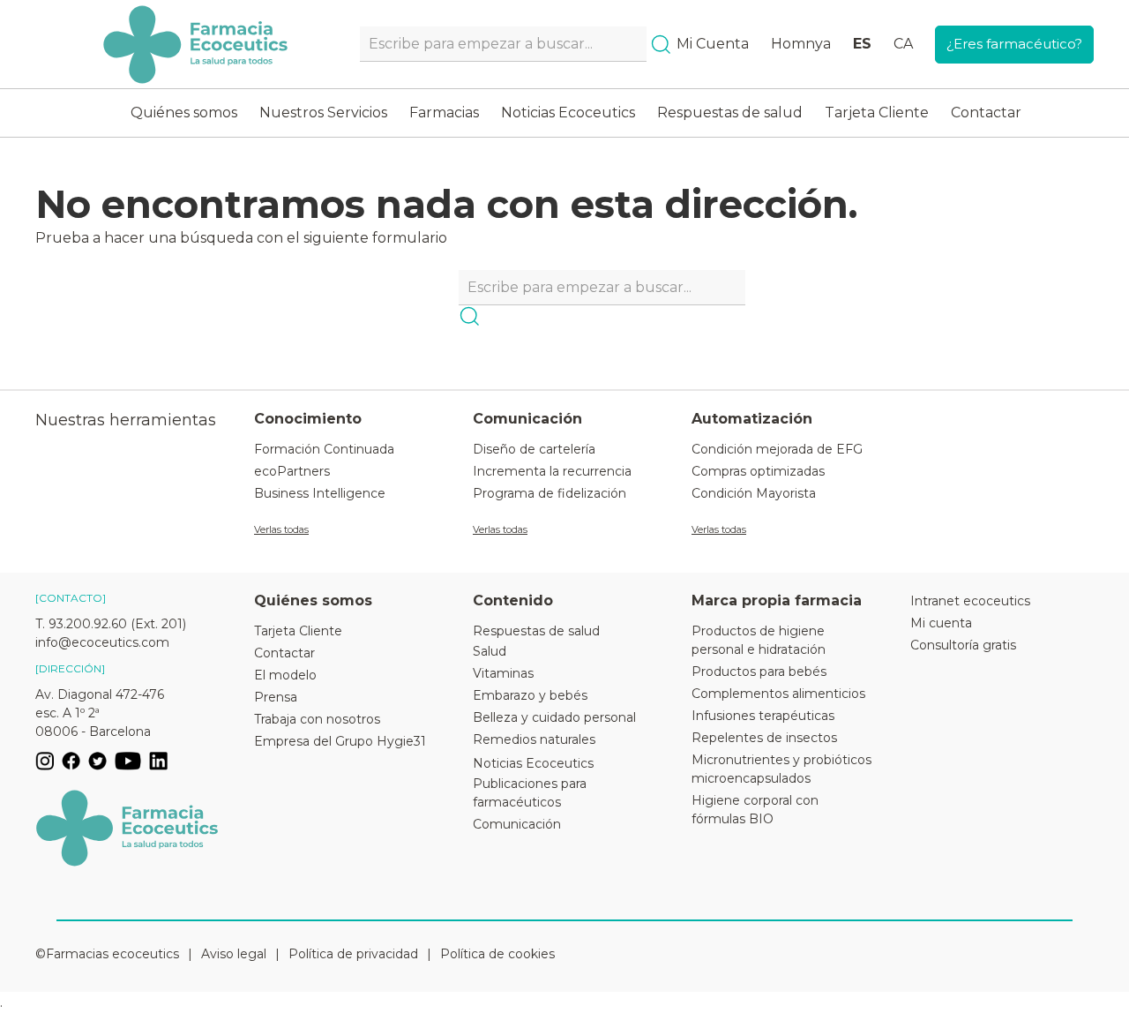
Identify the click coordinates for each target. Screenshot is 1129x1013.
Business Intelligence (319, 493)
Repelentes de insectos (764, 738)
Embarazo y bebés (530, 695)
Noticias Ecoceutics (568, 112)
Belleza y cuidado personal (554, 717)
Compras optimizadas (758, 471)
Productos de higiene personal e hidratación (759, 640)
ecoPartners (292, 471)
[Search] (661, 45)
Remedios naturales (534, 739)
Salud (489, 651)
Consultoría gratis (963, 645)
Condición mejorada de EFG (777, 449)
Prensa (275, 697)
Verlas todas (281, 529)
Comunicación (517, 824)
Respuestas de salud (730, 112)
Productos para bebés (759, 671)
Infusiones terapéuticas (763, 716)
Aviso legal (233, 954)
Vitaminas (503, 673)
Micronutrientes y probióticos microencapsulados (781, 769)
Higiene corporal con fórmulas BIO (755, 809)
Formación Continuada (324, 449)
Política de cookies (497, 954)
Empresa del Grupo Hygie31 (340, 741)
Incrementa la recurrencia (552, 471)
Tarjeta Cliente (877, 112)
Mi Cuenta (713, 43)
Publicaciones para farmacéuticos (530, 793)
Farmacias (444, 112)
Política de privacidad (353, 954)
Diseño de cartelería (534, 449)
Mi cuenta (941, 623)
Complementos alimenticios (778, 694)
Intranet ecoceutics (970, 601)
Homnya (801, 43)
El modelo (285, 675)
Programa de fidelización (549, 493)
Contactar (986, 112)
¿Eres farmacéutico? (1014, 43)
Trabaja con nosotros (317, 719)
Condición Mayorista (754, 493)
